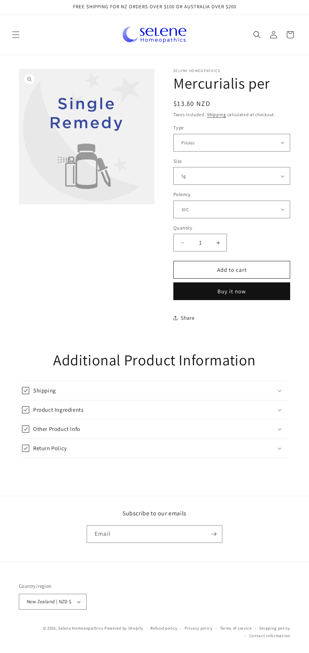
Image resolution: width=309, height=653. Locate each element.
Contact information (269, 635)
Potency (182, 194)
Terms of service (236, 628)
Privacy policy (199, 628)
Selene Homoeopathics (80, 628)
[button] (16, 34)
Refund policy (163, 628)
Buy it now (231, 291)
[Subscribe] (213, 534)
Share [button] (188, 317)
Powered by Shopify (123, 628)
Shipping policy (275, 628)
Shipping (216, 114)
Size (177, 161)
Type (178, 127)
